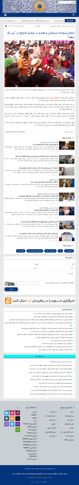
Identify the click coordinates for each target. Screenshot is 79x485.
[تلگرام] (6, 413)
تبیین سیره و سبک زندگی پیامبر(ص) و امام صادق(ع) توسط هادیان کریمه (51, 390)
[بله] (6, 418)
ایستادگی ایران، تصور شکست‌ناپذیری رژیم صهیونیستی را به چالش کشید (52, 376)
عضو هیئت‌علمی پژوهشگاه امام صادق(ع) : (47, 194)
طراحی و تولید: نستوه (37, 482)
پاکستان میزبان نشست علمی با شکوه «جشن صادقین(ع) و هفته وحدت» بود (51, 394)
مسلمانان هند (50, 251)
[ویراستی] (12, 424)
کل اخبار (52, 412)
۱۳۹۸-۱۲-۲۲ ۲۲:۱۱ (52, 229)
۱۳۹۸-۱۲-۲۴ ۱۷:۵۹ (52, 175)
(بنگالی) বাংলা (32, 430)
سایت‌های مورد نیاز (66, 432)
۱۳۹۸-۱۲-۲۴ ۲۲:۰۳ (52, 164)
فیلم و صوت (51, 428)
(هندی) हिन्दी (32, 427)
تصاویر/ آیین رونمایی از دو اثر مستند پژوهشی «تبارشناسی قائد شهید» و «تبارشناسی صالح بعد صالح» (44, 334)
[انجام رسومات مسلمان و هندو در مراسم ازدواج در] (39, 63)
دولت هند (20, 251)
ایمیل (36, 264)
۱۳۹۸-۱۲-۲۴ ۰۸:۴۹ (52, 217)
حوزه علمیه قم (50, 416)
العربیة (34, 418)
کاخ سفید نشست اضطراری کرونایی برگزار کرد (46, 210)
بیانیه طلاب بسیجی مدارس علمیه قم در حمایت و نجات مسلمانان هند (39, 234)
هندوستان (69, 251)
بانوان (53, 424)
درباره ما (52, 436)
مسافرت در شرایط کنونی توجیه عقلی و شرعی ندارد (44, 182)
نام (73, 264)
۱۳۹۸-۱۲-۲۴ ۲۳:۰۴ (51, 152)
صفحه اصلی (71, 26)
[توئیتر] (17, 418)
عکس (71, 428)
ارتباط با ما (69, 436)
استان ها (70, 420)
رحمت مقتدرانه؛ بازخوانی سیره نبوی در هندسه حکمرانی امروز (55, 350)
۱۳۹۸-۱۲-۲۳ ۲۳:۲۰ (52, 189)
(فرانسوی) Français (29, 424)
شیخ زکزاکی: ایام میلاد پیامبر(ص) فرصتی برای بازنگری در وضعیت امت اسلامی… (49, 372)
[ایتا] (12, 418)
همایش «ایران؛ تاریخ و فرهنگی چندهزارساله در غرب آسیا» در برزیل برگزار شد (51, 331)
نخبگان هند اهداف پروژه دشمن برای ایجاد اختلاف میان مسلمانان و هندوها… (51, 380)
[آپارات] (12, 413)
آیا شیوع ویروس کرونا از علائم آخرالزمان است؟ (45, 144)
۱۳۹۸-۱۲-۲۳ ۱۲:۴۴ (52, 203)
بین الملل (64, 26)
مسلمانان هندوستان (35, 251)
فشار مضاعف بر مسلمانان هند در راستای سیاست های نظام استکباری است (38, 196)
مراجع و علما (69, 416)
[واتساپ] (17, 429)
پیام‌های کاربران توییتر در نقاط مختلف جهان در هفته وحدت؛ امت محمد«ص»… (50, 369)
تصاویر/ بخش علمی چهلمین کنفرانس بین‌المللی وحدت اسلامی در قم (53, 314)
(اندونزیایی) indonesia (32, 455)
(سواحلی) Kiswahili (29, 445)
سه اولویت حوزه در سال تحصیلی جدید (61, 341)
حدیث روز (70, 20)
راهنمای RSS (69, 440)
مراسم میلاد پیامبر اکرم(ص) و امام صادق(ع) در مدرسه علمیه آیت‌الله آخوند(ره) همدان (48, 347)
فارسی (34, 412)
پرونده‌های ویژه (50, 432)
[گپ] (6, 424)
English (33, 415)
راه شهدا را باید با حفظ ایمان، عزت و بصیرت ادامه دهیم (57, 344)
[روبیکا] (17, 424)
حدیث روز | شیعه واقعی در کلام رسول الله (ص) (42, 21)
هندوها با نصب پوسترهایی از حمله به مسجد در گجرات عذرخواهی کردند (38, 168)
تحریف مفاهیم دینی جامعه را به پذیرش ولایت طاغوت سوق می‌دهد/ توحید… (51, 365)
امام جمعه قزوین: (53, 180)
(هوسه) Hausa (31, 451)
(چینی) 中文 (32, 459)
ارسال (11, 289)
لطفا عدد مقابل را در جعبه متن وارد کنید (59, 283)
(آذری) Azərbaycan (29, 442)
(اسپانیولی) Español (29, 439)
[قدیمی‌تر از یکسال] (66, 145)
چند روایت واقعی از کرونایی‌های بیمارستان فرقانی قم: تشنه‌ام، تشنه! (39, 222)
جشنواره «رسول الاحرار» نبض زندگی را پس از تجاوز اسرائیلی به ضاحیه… (52, 387)
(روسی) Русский (30, 436)
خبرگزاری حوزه (54, 98)
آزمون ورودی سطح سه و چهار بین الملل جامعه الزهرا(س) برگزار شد (53, 337)
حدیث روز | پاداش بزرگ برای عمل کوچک (61, 362)
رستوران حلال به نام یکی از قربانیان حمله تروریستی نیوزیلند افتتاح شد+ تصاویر (36, 156)
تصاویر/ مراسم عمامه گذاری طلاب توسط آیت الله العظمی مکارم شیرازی (52, 317)
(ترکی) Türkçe (31, 433)
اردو (35, 421)
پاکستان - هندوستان (55, 26)
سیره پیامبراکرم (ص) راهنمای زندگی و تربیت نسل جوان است (55, 383)
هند (60, 251)
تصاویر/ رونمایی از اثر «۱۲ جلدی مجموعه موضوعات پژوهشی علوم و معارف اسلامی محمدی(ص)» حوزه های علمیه (40, 320)
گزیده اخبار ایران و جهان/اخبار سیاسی (48, 208)
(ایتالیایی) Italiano (29, 448)
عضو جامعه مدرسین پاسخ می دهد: (49, 142)
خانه (71, 412)
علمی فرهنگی (69, 424)
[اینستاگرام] (17, 413)
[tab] (39, 356)
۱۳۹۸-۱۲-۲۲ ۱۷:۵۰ (52, 241)
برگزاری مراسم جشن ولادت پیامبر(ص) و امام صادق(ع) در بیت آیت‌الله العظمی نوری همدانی (46, 328)
